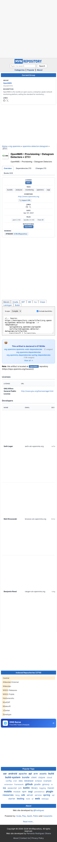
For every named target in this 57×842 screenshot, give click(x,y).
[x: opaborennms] (7, 101)
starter (12, 798)
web (37, 798)
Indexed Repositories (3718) (28, 672)
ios (5, 788)
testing (21, 798)
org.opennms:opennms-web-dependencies (23, 349)
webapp (45, 799)
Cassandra (47, 816)
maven (50, 788)
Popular (30, 70)
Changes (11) (41, 168)
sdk (23, 795)
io (52, 784)
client (34, 777)
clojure (42, 777)
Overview (8, 168)
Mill (29, 302)
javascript (12, 788)
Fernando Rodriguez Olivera (39, 833)
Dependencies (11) (23, 168)
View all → (28, 360)
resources (8, 795)
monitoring (29, 190)
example (47, 780)
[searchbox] (23, 66)
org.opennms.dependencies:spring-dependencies (29, 355)
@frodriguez (38, 810)
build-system (13, 777)
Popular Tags (28, 769)
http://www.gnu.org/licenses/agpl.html (37, 391)
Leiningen (7, 305)
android (13, 773)
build (51, 773)
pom (17, 220)
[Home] (28, 63)
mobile (8, 791)
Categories (20, 70)
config (9, 780)
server (30, 795)
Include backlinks (45, 311)
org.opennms (15, 146)
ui (33, 798)
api (30, 773)
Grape (42, 302)
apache (23, 773)
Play (24, 816)
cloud (49, 777)
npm (24, 791)
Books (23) (8, 173)
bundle (9, 190)
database (29, 780)
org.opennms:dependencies (28, 352)
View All (40, 220)
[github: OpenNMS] (4, 101)
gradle (37, 784)
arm (36, 773)
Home (4, 146)
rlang (17, 795)
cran (15, 781)
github (29, 784)
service (38, 795)
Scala (18, 816)
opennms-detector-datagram (35, 146)
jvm (20, 788)
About (39, 70)
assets (43, 773)
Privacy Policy (38, 838)
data (21, 780)
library (34, 788)
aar (5, 773)
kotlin (26, 787)
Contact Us (25, 838)
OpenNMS (7, 83)
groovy (46, 784)
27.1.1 (27, 156)
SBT (23, 302)
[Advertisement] (28, 28)
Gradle (15, 302)
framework (19, 784)
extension (8, 784)
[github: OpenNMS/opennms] (27, 207)
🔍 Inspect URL (25, 200)
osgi (48, 190)
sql (53, 795)
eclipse (38, 780)
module (17, 791)
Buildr (17, 305)
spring (47, 795)
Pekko (36, 816)
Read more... (28, 821)
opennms (40, 190)
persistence (39, 791)
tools (28, 799)
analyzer (19, 190)
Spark (29, 816)
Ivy (35, 302)
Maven (6, 302)
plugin (49, 791)
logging (42, 788)
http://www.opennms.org (28, 196)
